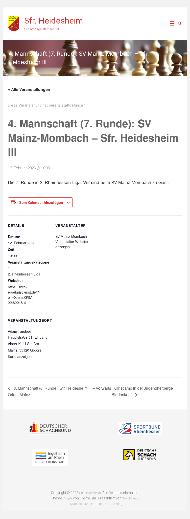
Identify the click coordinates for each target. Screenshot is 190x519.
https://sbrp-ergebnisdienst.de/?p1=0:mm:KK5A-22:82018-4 (23, 294)
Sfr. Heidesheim (53, 21)
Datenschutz (79, 504)
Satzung (116, 504)
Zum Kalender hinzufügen (41, 202)
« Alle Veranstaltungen (29, 89)
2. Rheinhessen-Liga (24, 274)
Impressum (99, 504)
